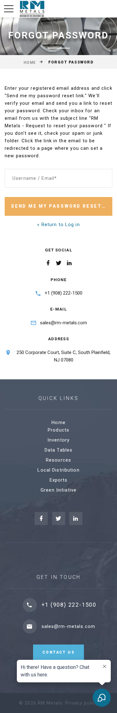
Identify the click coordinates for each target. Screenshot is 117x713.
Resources (58, 460)
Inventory (58, 440)
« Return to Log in (58, 224)
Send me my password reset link (61, 206)
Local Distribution (58, 470)
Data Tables (58, 450)
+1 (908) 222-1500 (63, 293)
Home (30, 62)
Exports (59, 480)
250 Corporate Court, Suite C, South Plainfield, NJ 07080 (63, 356)
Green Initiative (58, 490)
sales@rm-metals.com (63, 323)
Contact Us (58, 652)
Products (58, 430)
